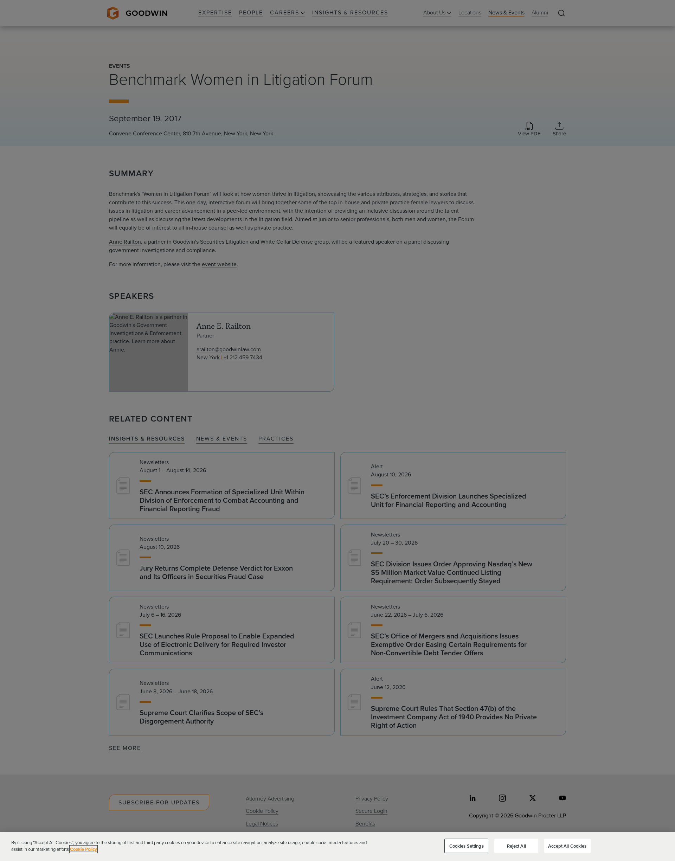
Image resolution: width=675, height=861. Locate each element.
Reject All (516, 846)
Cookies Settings (466, 846)
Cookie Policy (83, 849)
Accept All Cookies (567, 846)
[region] (337, 846)
